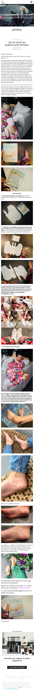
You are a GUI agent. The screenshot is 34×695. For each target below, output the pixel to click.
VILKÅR (27, 676)
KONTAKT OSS (13, 678)
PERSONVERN (21, 676)
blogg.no (20, 687)
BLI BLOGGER (21, 678)
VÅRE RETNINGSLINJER (10, 676)
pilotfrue (17, 29)
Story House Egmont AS (12, 689)
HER (24, 586)
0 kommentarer (17, 47)
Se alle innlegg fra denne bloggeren (17, 667)
